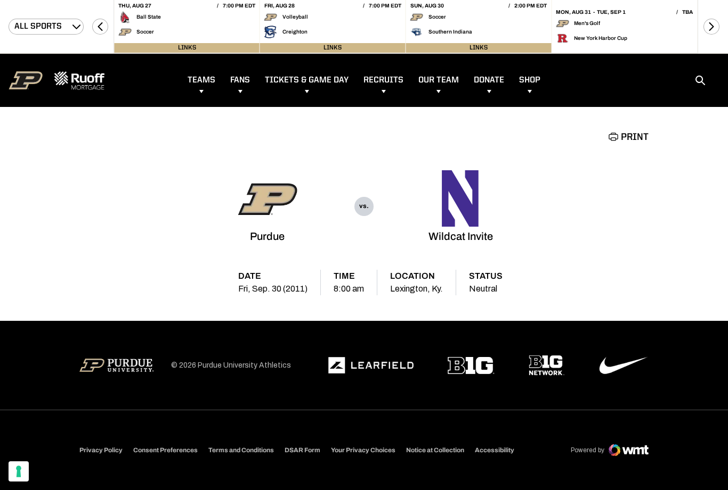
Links (187, 48)
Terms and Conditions (241, 450)
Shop (529, 80)
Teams (201, 80)
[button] (100, 27)
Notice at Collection (435, 450)
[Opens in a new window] (371, 365)
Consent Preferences (165, 450)
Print (635, 137)
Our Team (438, 80)
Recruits (383, 80)
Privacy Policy (101, 450)
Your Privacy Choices (363, 450)
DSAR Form (302, 450)
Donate (489, 80)
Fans (240, 80)
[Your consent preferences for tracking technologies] (19, 471)
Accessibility (494, 450)
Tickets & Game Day (307, 80)
